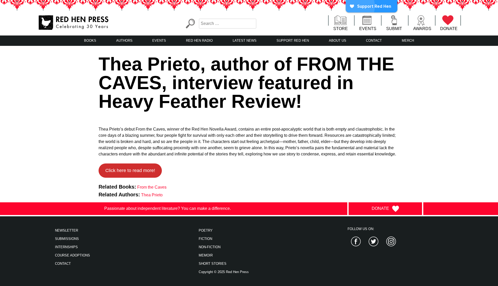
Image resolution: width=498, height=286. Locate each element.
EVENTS (367, 28)
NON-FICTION (209, 247)
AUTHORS (124, 40)
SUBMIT (394, 28)
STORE (340, 28)
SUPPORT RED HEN (292, 40)
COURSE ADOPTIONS (72, 255)
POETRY (206, 230)
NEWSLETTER (66, 230)
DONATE (449, 28)
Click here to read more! (130, 170)
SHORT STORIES (212, 264)
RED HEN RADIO (199, 40)
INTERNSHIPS (66, 247)
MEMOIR (206, 255)
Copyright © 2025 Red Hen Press (224, 272)
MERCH (408, 40)
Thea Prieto (152, 195)
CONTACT (374, 40)
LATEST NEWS (245, 40)
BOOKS (90, 40)
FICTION (205, 239)
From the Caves (152, 187)
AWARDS (422, 28)
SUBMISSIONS (67, 239)
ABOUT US (337, 40)
